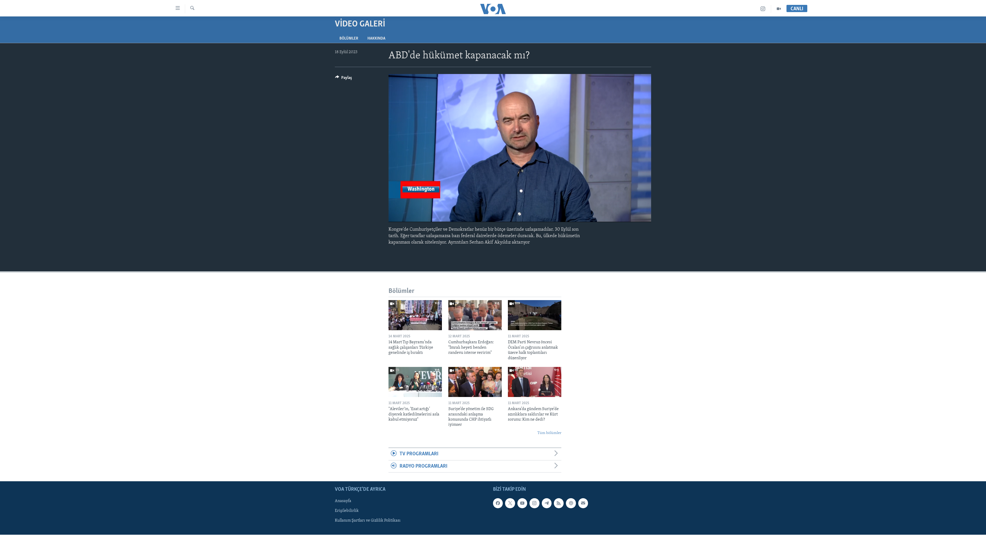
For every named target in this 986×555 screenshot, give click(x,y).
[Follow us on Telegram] (547, 503)
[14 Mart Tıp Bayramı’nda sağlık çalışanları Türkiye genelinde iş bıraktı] (415, 315)
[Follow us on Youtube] (522, 503)
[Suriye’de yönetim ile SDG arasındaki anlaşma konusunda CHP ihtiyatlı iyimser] (475, 382)
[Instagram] (763, 9)
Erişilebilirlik (347, 511)
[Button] (343, 79)
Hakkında (376, 38)
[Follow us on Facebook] (498, 503)
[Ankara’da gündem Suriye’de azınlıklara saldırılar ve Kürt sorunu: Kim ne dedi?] (534, 382)
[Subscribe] (583, 503)
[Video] (778, 9)
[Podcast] (571, 503)
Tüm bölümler (549, 433)
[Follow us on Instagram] (534, 503)
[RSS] (559, 503)
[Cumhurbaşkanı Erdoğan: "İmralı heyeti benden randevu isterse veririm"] (475, 315)
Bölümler (348, 38)
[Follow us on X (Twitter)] (510, 503)
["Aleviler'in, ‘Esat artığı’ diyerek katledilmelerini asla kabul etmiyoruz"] (415, 382)
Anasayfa (343, 501)
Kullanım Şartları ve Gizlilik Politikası (368, 521)
